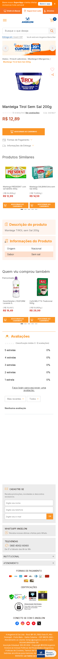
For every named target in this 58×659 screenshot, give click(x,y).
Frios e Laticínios (18, 59)
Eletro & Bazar (14, 11)
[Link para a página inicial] (5, 59)
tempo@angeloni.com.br (36, 640)
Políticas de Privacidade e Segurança (37, 648)
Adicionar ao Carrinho (25, 132)
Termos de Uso (31, 650)
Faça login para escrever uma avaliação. (29, 389)
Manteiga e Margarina (38, 59)
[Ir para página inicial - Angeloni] (27, 20)
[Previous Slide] (5, 48)
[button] (4, 20)
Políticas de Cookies (15, 650)
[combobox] (29, 30)
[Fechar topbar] (55, 4)
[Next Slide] (52, 48)
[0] (52, 20)
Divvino (50, 11)
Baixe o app (45, 4)
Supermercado (34, 11)
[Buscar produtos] (51, 31)
